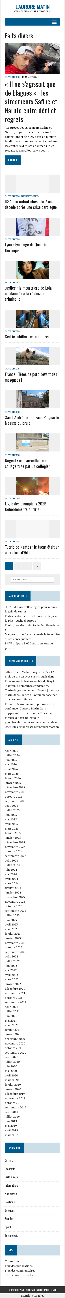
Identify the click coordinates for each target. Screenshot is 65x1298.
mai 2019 (11, 1126)
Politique (10, 1202)
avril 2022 (11, 975)
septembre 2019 (15, 1107)
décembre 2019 (15, 1094)
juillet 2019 (12, 1116)
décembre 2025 (15, 787)
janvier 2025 (13, 838)
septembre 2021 (15, 1002)
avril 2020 (11, 1075)
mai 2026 (11, 764)
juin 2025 (11, 815)
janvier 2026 (13, 783)
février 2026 (13, 778)
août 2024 (11, 860)
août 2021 (11, 1007)
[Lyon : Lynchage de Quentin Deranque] (32, 233)
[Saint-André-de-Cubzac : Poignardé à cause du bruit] (32, 406)
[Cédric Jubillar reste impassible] (32, 325)
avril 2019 (11, 1130)
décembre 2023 (15, 897)
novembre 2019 (15, 1098)
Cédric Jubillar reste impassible (29, 336)
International (30, 196)
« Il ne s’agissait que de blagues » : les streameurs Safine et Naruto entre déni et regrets (31, 101)
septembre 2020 (15, 1052)
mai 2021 (11, 1020)
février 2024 (13, 888)
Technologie (11, 1235)
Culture (9, 1160)
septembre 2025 (15, 801)
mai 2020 (11, 1071)
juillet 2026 (12, 755)
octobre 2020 (13, 1048)
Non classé (11, 1194)
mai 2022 (11, 970)
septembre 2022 (15, 952)
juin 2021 (11, 1016)
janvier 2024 (13, 892)
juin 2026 (11, 760)
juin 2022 (11, 966)
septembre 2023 (15, 911)
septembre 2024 (15, 856)
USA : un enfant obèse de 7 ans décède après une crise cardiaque (31, 204)
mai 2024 (11, 874)
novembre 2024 (15, 847)
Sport (8, 1227)
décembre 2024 (15, 842)
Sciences (10, 1210)
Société (9, 1219)
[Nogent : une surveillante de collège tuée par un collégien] (32, 449)
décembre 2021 (15, 989)
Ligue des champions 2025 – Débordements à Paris (27, 506)
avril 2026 (11, 769)
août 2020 (11, 1057)
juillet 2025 (12, 810)
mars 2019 (12, 1135)
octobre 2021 (13, 998)
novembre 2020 (15, 1043)
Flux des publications (18, 1266)
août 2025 (11, 806)
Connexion (12, 1261)
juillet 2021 (12, 1011)
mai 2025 (11, 819)
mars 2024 (12, 883)
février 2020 (13, 1084)
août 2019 (11, 1112)
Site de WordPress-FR (19, 1275)
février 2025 (13, 833)
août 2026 (11, 751)
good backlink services (19, 722)
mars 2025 (12, 828)
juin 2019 (11, 1121)
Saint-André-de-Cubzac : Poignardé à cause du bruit (32, 420)
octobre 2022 (13, 947)
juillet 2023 (12, 915)
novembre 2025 (15, 792)
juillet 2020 (12, 1062)
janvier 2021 (13, 1034)
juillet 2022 (12, 961)
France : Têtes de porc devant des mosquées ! (31, 377)
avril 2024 (11, 879)
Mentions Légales (32, 1295)
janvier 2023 (13, 938)
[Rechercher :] (32, 579)
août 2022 (11, 956)
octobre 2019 (13, 1103)
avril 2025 (11, 824)
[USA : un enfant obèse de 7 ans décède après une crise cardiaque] (32, 190)
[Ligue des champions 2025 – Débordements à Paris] (32, 492)
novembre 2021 (15, 993)
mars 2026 (12, 774)
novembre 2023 (15, 902)
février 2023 (13, 933)
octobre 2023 (13, 906)
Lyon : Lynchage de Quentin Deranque (26, 247)
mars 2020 (12, 1080)
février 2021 (13, 1030)
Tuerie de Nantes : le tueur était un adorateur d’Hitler (32, 549)
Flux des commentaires (20, 1270)
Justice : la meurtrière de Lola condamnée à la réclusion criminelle (28, 293)
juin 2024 (11, 870)
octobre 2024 (13, 851)
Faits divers (12, 77)
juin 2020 (11, 1066)
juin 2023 (11, 920)
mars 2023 (12, 929)
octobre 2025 (13, 796)
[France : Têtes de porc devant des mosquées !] (32, 363)
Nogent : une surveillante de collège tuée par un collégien (27, 463)
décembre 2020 (15, 1039)
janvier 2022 (13, 984)
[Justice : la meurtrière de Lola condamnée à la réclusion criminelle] (32, 276)
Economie (10, 1169)
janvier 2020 (13, 1089)
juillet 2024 (12, 865)
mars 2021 (12, 1025)
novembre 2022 (15, 943)
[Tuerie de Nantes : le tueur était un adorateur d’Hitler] (32, 535)
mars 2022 (12, 979)
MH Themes (51, 1289)
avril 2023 (11, 924)
